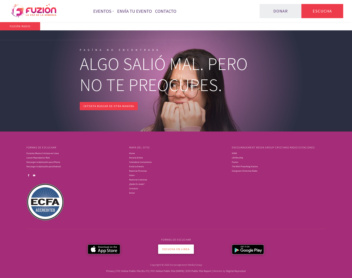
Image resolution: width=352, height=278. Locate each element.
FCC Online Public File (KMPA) (167, 271)
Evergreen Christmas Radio (244, 170)
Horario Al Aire (136, 157)
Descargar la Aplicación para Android (43, 166)
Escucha (322, 11)
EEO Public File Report (198, 271)
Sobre (132, 175)
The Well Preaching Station (245, 166)
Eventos (102, 11)
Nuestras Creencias (138, 179)
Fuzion (235, 162)
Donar (280, 11)
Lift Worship (237, 157)
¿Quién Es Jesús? (137, 184)
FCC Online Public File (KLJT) (132, 271)
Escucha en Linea (176, 249)
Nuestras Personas (138, 170)
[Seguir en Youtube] (34, 175)
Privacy (110, 271)
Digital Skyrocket (236, 271)
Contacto (165, 11)
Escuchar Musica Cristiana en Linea (42, 153)
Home (132, 153)
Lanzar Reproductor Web (38, 157)
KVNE (234, 153)
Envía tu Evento (134, 11)
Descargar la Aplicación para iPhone (43, 162)
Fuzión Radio (20, 26)
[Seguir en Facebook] (28, 175)
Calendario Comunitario (140, 162)
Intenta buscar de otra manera (108, 106)
